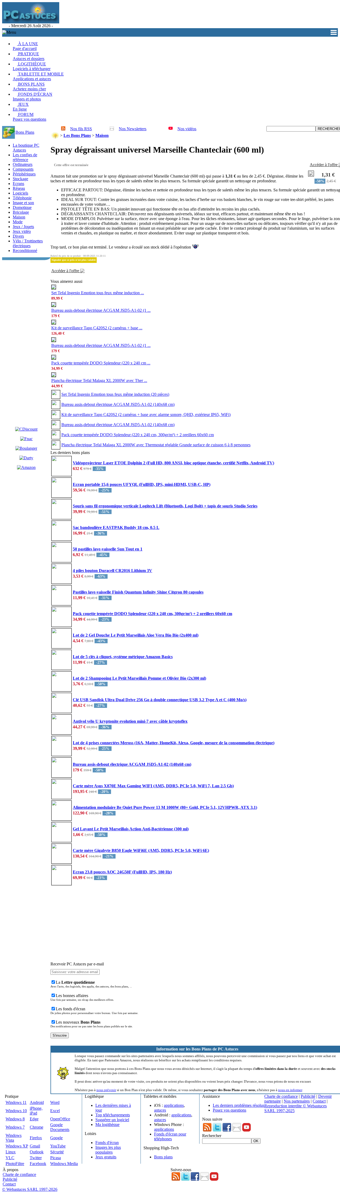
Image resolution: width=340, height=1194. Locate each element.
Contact (319, 1101)
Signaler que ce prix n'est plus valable (74, 259)
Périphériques (24, 174)
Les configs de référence (25, 157)
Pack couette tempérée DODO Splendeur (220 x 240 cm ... (100, 363)
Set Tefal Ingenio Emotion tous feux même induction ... (97, 293)
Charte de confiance (281, 1096)
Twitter (36, 1157)
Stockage (20, 178)
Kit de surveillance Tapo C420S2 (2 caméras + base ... (96, 328)
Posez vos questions (229, 1110)
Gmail (35, 1146)
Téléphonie (22, 198)
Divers (18, 236)
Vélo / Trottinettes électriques (28, 243)
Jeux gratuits (105, 1157)
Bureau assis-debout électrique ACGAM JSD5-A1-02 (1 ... (101, 310)
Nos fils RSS (81, 129)
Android (37, 1102)
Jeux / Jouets (23, 226)
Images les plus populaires (108, 1149)
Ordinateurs (22, 164)
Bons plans (163, 1157)
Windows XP (17, 1146)
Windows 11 (16, 1102)
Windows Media (64, 1163)
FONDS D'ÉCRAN (32, 96)
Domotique (22, 207)
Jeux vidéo (22, 231)
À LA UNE (25, 46)
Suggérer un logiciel (112, 1119)
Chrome (36, 1127)
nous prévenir (106, 1090)
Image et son (23, 202)
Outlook (37, 1152)
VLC (10, 1157)
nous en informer (290, 1090)
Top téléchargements (112, 1115)
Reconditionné (25, 250)
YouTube (58, 1146)
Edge (34, 1119)
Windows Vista (14, 1137)
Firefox (36, 1138)
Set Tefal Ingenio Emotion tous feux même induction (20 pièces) (115, 394)
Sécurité (57, 1152)
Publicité (308, 1096)
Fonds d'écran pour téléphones (170, 1136)
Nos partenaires (297, 1101)
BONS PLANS (29, 86)
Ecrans (18, 183)
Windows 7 (15, 1127)
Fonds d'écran (107, 1142)
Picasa (55, 1157)
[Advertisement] (157, 15)
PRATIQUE (28, 56)
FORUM (29, 116)
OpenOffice (60, 1119)
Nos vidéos (186, 129)
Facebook (38, 1163)
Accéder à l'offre (65, 270)
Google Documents (59, 1127)
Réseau (19, 188)
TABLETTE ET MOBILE (38, 76)
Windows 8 (15, 1119)
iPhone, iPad (36, 1110)
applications (174, 1105)
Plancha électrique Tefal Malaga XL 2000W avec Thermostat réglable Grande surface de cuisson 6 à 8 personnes (155, 445)
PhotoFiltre (15, 1163)
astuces (160, 1110)
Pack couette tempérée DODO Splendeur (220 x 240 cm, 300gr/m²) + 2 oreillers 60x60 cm (137, 434)
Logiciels (20, 193)
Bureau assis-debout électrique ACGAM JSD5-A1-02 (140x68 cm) (118, 404)
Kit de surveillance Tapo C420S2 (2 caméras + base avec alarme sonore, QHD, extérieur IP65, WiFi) (146, 414)
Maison (19, 217)
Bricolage (21, 212)
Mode (18, 222)
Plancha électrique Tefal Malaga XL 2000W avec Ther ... (99, 380)
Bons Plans (24, 132)
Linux (11, 1152)
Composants (23, 169)
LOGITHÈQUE (31, 66)
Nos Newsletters (132, 129)
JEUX (21, 106)
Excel (55, 1110)
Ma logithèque (107, 1124)
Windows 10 (16, 1110)
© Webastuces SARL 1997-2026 (29, 1189)
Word (55, 1102)
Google (56, 1138)
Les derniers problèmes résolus (238, 1105)
